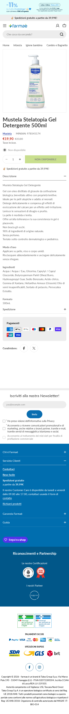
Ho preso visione (30, 421)
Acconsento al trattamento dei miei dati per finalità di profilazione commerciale (34, 437)
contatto (7, 498)
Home (6, 45)
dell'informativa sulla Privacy (39, 421)
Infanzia (17, 45)
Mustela (7, 133)
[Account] (58, 26)
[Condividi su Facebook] (24, 348)
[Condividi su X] (34, 348)
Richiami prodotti (12, 503)
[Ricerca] (62, 34)
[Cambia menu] (5, 26)
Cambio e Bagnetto (57, 45)
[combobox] (34, 34)
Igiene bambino (34, 45)
